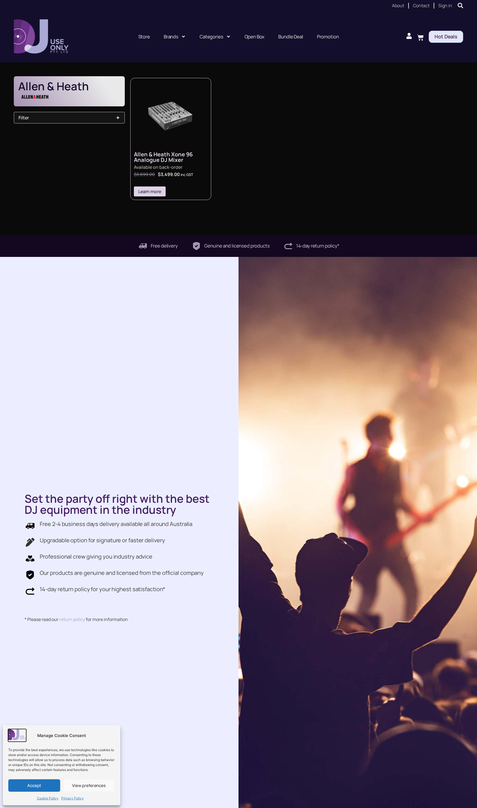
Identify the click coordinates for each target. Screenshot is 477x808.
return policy (72, 619)
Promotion (328, 36)
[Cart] (420, 37)
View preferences (89, 785)
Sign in (445, 5)
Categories (211, 36)
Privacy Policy (72, 798)
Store (144, 36)
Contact (421, 5)
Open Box (255, 36)
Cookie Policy (48, 798)
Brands (171, 36)
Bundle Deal (290, 36)
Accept (34, 785)
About (398, 5)
